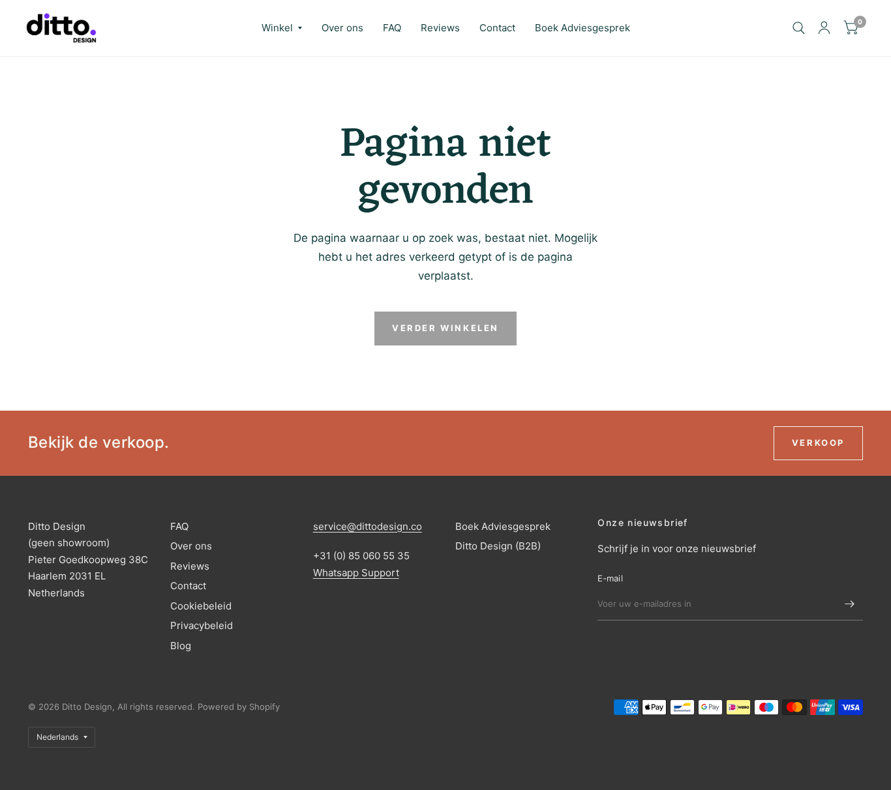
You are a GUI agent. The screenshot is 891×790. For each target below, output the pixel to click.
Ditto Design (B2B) (498, 546)
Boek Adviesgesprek (582, 28)
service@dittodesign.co (367, 526)
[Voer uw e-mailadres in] (850, 604)
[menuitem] (282, 28)
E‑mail (610, 578)
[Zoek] (798, 28)
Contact (497, 28)
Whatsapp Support (356, 572)
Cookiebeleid (201, 606)
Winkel (277, 28)
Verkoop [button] (818, 442)
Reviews (440, 28)
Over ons (342, 28)
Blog (180, 645)
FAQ (392, 28)
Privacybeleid (201, 625)
